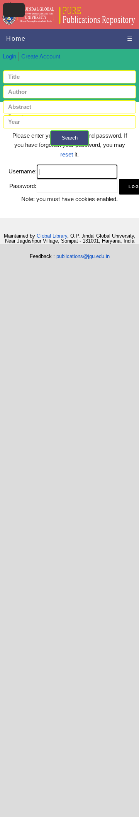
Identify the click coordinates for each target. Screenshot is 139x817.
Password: (22, 186)
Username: (22, 171)
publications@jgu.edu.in (83, 256)
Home (16, 38)
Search (70, 138)
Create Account (40, 56)
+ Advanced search (69, 150)
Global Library (52, 236)
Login (9, 56)
